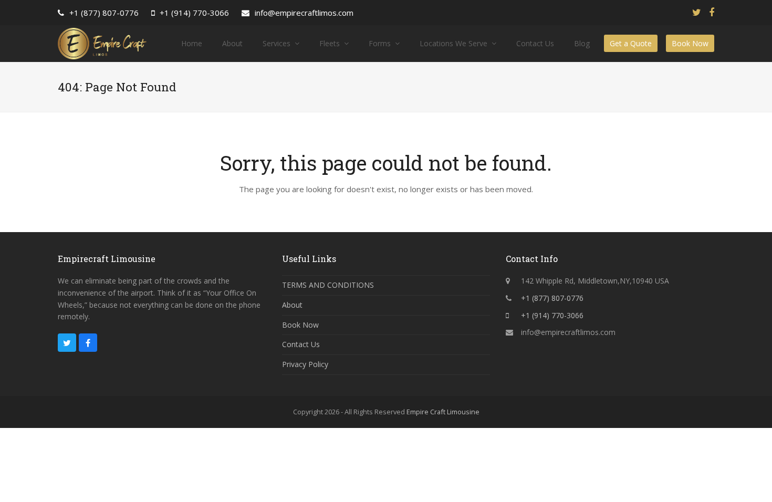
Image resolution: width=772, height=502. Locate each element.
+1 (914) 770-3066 (194, 12)
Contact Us (301, 344)
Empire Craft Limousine (442, 411)
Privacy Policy (305, 364)
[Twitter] (696, 12)
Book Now (300, 325)
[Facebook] (711, 12)
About (292, 305)
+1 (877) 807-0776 (104, 12)
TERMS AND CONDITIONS (328, 285)
